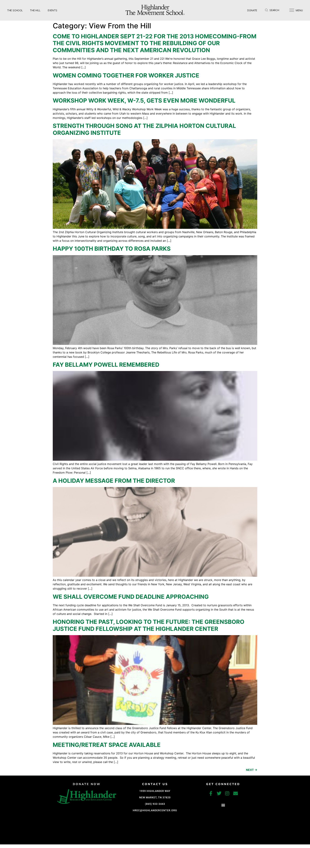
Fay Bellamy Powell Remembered (106, 364)
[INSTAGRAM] (227, 793)
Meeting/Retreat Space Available (107, 744)
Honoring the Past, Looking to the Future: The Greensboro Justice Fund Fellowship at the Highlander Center (148, 625)
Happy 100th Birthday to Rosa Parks (112, 248)
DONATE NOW (87, 784)
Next (251, 770)
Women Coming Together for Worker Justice (126, 75)
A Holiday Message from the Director (114, 480)
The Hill (35, 10)
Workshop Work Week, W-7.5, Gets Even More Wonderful (144, 100)
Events (52, 10)
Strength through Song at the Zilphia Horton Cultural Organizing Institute (144, 129)
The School (15, 10)
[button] (223, 805)
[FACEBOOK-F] (210, 793)
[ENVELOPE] (235, 793)
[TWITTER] (219, 793)
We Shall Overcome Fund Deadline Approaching (131, 596)
